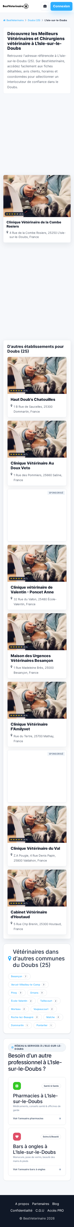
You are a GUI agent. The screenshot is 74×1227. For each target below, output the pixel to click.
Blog (55, 1204)
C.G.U (40, 1210)
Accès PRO (55, 1210)
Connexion (61, 6)
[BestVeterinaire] (17, 6)
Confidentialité (21, 1210)
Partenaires (40, 1204)
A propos (22, 1204)
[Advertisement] (37, 134)
